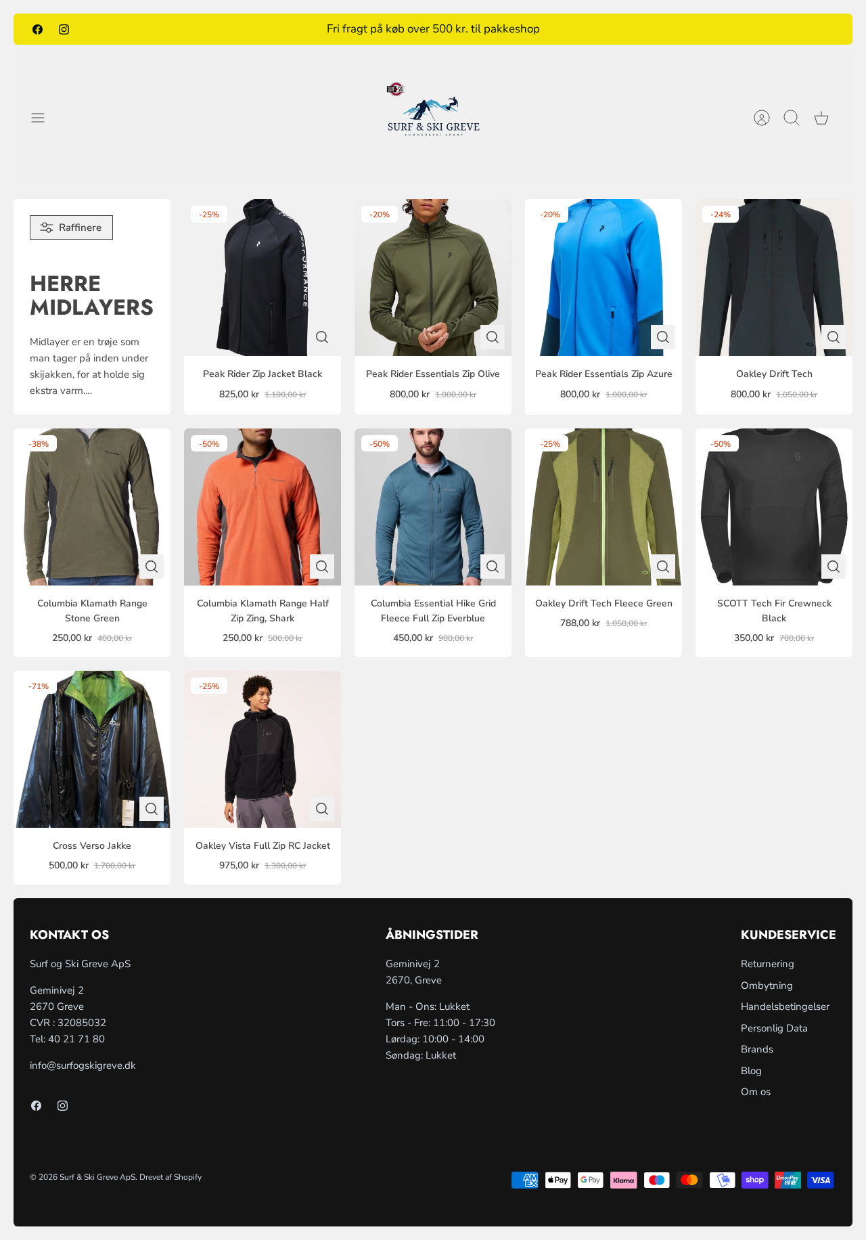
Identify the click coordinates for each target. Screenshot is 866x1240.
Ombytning (767, 985)
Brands (757, 1049)
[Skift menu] (45, 118)
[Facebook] (37, 28)
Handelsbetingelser (785, 1006)
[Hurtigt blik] (322, 337)
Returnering (767, 964)
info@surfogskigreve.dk (83, 1065)
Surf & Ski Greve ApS (97, 1177)
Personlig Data (774, 1028)
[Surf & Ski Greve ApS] (433, 118)
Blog (751, 1071)
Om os (756, 1092)
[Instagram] (64, 28)
